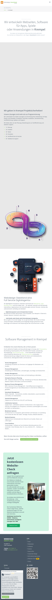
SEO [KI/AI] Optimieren (34, 556)
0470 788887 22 (12, 548)
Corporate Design (32, 553)
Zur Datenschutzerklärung (8, 593)
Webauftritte (37, 303)
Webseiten (31, 544)
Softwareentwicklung (27, 354)
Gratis (29, 561)
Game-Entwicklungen (18, 352)
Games (11, 305)
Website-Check (13, 525)
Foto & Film (31, 551)
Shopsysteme (42, 349)
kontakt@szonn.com (13, 550)
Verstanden (5, 597)
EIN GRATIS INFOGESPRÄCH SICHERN (29, 439)
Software (30, 546)
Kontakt (7, 568)
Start (5, 10)
